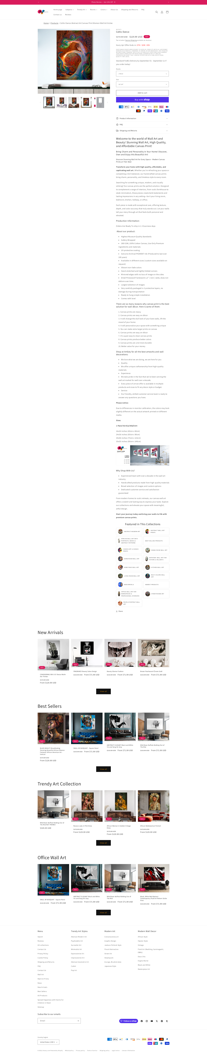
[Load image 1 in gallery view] (49, 102)
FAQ (39, 966)
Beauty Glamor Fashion (115, 671)
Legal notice (116, 1050)
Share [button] (120, 611)
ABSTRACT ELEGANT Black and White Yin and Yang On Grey (120, 746)
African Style (143, 937)
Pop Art (74, 970)
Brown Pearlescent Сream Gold (151, 671)
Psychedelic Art (77, 941)
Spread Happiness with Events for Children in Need (51, 1001)
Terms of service (92, 1050)
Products (54, 23)
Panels (118, 69)
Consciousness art (111, 937)
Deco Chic (141, 956)
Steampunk (108, 958)
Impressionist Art (77, 958)
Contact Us (42, 949)
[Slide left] (40, 102)
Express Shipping (131, 40)
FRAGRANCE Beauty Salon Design (85, 671)
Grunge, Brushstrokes (112, 962)
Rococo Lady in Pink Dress (82, 826)
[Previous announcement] (38, 2)
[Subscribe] (78, 1021)
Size (117, 80)
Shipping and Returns (46, 962)
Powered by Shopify (56, 1050)
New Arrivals (42, 987)
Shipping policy (105, 1050)
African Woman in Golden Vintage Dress (119, 827)
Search (40, 937)
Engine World (143, 961)
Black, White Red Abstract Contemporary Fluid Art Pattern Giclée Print (153, 899)
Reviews (41, 941)
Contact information (128, 1050)
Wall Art (41, 974)
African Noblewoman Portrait (150, 826)
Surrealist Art (76, 945)
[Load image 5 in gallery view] (98, 102)
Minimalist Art (76, 949)
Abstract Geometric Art (80, 962)
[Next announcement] (168, 2)
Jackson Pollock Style (112, 945)
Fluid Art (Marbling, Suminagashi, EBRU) (151, 950)
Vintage (141, 945)
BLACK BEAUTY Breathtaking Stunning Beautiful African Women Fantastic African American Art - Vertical (52, 751)
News (40, 983)
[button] (156, 12)
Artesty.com (46, 1050)
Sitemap (41, 1007)
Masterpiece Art (144, 969)
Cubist (73, 966)
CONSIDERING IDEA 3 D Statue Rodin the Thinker (53, 676)
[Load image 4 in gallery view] (86, 102)
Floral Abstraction (111, 949)
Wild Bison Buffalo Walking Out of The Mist (152, 746)
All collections (43, 945)
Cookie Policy (43, 958)
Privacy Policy (43, 954)
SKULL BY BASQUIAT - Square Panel (85, 748)
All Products (42, 995)
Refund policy (69, 1050)
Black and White (144, 965)
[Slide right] (107, 102)
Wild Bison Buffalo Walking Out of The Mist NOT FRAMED (52, 824)
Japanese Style (110, 966)
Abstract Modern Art (79, 937)
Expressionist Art (77, 954)
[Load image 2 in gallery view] (61, 102)
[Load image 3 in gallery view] (73, 102)
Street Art (108, 954)
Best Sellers (42, 991)
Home (46, 23)
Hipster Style (143, 941)
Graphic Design (110, 941)
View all (103, 691)
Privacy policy (80, 1050)
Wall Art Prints (43, 979)
